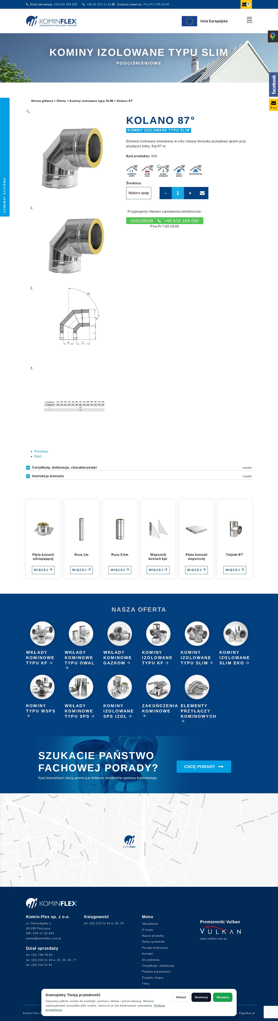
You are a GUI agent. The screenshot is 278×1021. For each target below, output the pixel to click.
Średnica (133, 183)
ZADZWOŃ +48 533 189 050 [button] (164, 220)
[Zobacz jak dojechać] (139, 840)
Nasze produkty (153, 935)
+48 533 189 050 (66, 4)
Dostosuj (201, 997)
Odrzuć (181, 997)
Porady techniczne (155, 947)
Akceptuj (223, 997)
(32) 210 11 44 (41, 960)
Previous (41, 451)
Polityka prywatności (156, 971)
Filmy (146, 983)
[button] (28, 111)
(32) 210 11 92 (41, 964)
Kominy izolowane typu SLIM (91, 100)
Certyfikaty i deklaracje (158, 965)
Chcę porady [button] (200, 766)
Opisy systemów (153, 941)
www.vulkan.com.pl (213, 938)
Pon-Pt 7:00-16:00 (156, 4)
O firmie (147, 929)
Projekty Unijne (152, 977)
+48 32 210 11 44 (98, 4)
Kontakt (147, 953)
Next (38, 456)
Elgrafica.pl (247, 1013)
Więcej (41, 569)
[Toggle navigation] (249, 19)
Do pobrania (150, 959)
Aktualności (150, 923)
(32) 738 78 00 (41, 954)
